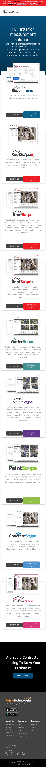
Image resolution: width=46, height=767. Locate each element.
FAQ (32, 730)
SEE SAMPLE (14, 115)
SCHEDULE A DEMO (31, 114)
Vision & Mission (8, 728)
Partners (21, 727)
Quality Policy (10, 736)
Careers (20, 730)
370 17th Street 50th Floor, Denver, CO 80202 (14, 746)
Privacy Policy (22, 733)
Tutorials (34, 724)
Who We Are (9, 724)
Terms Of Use (22, 737)
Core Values (9, 733)
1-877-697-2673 (10, 742)
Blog (19, 724)
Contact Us (34, 727)
